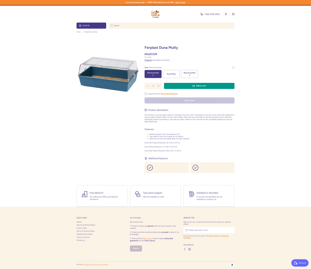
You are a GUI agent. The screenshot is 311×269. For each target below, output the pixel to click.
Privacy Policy (82, 228)
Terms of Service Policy (86, 231)
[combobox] (171, 26)
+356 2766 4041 (212, 14)
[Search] (111, 26)
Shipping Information (85, 234)
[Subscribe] (231, 230)
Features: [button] (149, 129)
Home (79, 32)
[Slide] (233, 67)
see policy (148, 238)
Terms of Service (83, 237)
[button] (233, 14)
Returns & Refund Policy (86, 225)
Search (79, 222)
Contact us (81, 240)
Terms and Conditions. (169, 94)
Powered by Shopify (101, 264)
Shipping (148, 60)
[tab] (189, 140)
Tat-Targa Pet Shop (88, 264)
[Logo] (155, 14)
